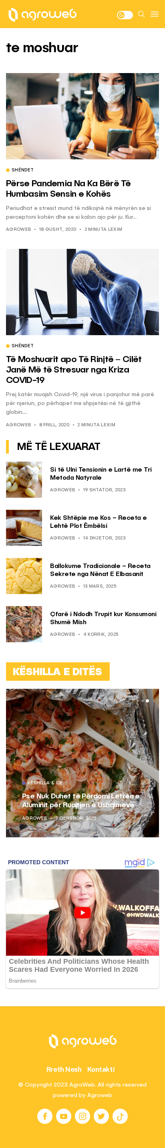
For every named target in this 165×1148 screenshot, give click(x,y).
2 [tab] (142, 701)
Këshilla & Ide (45, 784)
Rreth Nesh (64, 1069)
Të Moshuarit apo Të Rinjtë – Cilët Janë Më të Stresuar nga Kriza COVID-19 (74, 370)
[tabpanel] (82, 763)
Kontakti (101, 1069)
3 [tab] (147, 701)
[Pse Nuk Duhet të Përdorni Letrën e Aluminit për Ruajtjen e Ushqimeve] (82, 763)
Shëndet (23, 171)
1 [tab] (138, 701)
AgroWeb (18, 230)
